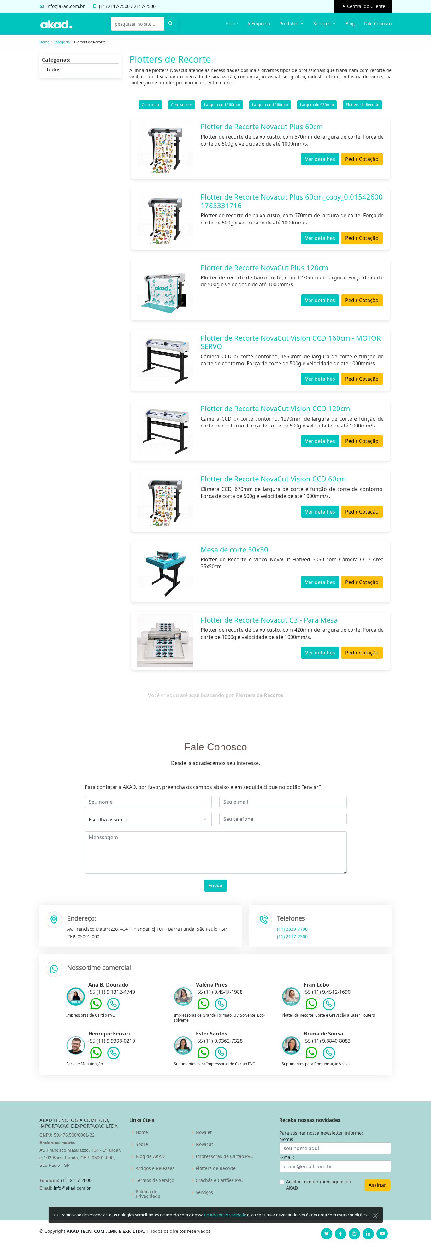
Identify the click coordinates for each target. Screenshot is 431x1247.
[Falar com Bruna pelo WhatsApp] (311, 1057)
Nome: (286, 1139)
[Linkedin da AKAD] (368, 1233)
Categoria (62, 41)
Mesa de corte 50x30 (234, 549)
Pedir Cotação (362, 159)
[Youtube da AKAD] (382, 1233)
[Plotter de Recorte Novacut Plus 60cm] (165, 148)
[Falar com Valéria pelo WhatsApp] (203, 1008)
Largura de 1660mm (270, 104)
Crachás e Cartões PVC (219, 1180)
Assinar (377, 1185)
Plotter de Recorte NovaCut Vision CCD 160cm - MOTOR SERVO (291, 342)
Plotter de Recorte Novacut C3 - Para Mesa (269, 619)
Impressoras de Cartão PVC (224, 1156)
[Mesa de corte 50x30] (165, 572)
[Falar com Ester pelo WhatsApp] (203, 1057)
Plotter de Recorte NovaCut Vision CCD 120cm (275, 408)
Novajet (204, 1132)
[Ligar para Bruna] (329, 1054)
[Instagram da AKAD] (354, 1233)
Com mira (150, 104)
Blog (350, 24)
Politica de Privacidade (148, 1194)
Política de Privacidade (225, 1215)
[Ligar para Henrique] (113, 1054)
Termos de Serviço (155, 1180)
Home (232, 24)
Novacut (204, 1144)
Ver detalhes (320, 159)
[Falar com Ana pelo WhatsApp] (95, 1008)
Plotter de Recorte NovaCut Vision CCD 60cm (273, 478)
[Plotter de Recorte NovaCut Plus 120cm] (165, 290)
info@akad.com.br (65, 6)
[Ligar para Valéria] (221, 1005)
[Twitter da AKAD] (326, 1233)
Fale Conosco (378, 24)
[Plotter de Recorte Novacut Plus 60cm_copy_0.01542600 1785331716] (165, 219)
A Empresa (258, 24)
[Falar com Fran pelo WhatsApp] (311, 1008)
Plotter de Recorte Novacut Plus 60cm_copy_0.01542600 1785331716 (292, 201)
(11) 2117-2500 (292, 937)
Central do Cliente (365, 6)
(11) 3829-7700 (292, 929)
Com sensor (181, 104)
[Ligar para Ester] (221, 1054)
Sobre (142, 1144)
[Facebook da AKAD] (340, 1233)
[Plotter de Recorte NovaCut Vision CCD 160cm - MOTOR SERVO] (165, 360)
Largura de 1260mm (222, 104)
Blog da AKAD (150, 1156)
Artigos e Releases (155, 1168)
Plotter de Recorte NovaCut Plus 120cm (264, 267)
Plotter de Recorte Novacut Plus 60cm (262, 126)
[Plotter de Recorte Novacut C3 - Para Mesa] (165, 640)
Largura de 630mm (317, 104)
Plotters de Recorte (362, 104)
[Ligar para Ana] (113, 1005)
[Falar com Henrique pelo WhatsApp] (95, 1057)
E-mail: (287, 1157)
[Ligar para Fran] (329, 1005)
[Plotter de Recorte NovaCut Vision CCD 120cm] (165, 430)
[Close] (375, 1216)
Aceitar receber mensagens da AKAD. (318, 1184)
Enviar (215, 885)
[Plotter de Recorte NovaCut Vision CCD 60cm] (165, 501)
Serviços (204, 1192)
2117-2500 (119, 6)
